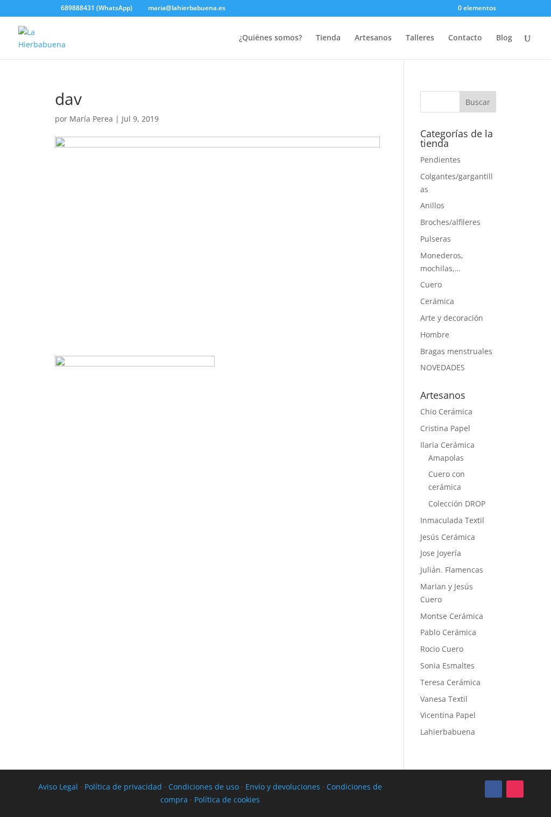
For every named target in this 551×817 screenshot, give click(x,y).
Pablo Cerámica (448, 632)
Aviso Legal (58, 786)
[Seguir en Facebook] (493, 789)
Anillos (432, 205)
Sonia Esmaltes (447, 665)
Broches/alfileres (450, 222)
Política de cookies (227, 799)
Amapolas (446, 458)
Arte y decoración (451, 318)
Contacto (465, 38)
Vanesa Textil (444, 699)
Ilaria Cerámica (447, 445)
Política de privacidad (123, 786)
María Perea (91, 119)
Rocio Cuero (441, 649)
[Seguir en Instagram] (515, 789)
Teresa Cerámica (450, 682)
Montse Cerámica (451, 616)
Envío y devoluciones (282, 786)
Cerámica (437, 301)
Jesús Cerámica (447, 537)
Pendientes (440, 159)
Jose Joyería (440, 553)
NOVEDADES (442, 367)
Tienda (328, 38)
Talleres (420, 38)
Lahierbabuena (447, 732)
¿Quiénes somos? (270, 38)
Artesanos (373, 38)
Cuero (431, 284)
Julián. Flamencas (451, 570)
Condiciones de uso (203, 786)
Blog (504, 38)
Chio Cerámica (446, 411)
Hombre (434, 334)
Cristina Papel (445, 428)
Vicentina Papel (448, 715)
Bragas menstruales (456, 351)
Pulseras (435, 239)
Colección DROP (456, 503)
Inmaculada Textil (452, 520)
